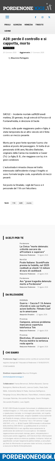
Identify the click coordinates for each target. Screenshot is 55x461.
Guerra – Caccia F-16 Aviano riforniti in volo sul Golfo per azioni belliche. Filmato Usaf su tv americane (35, 307)
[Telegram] (48, 66)
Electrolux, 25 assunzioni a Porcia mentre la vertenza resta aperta (34, 341)
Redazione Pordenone (27, 255)
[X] (49, 17)
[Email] (34, 66)
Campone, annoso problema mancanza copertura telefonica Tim (35, 325)
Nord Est (23, 259)
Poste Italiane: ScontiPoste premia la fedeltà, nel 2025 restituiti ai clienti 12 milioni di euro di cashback (35, 266)
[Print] (41, 66)
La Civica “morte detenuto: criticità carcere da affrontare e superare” (34, 249)
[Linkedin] (27, 66)
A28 (20, 203)
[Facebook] (35, 17)
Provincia (9, 48)
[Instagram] (42, 17)
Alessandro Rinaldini (27, 314)
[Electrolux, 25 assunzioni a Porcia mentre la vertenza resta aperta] (10, 339)
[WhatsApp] (20, 66)
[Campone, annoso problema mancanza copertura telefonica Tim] (10, 323)
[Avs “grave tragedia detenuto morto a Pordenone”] (10, 282)
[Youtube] (49, 457)
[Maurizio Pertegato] (6, 58)
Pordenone (24, 243)
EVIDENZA (24, 300)
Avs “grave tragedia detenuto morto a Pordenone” (35, 282)
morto (29, 203)
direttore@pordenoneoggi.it (13, 377)
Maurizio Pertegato (20, 58)
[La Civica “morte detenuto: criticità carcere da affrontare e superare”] (10, 248)
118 (13, 203)
